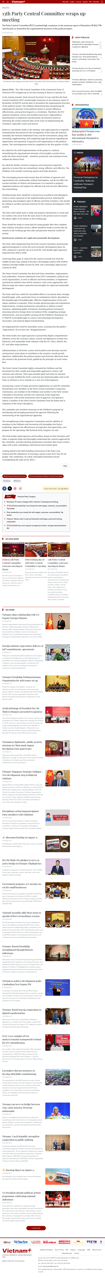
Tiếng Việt (65, 2)
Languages (81, 1250)
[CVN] (25, 1242)
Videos (80, 152)
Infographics (82, 105)
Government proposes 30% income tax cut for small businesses (21, 885)
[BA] (53, 1242)
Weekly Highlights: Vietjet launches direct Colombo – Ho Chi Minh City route (81, 210)
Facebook (4, 488)
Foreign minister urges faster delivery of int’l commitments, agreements (22, 647)
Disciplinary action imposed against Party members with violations (20, 813)
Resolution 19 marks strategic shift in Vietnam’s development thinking (32, 502)
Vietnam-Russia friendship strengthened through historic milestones (17, 950)
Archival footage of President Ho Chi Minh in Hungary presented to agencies (22, 710)
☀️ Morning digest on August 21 (18, 1170)
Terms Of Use (59, 1250)
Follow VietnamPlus (50, 489)
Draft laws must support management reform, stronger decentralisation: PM (36, 526)
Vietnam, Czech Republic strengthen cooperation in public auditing (20, 1138)
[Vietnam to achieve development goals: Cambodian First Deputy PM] (57, 987)
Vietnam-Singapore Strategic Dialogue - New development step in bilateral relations (22, 775)
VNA (88, 1250)
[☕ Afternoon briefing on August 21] (57, 844)
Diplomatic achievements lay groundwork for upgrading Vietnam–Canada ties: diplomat (85, 44)
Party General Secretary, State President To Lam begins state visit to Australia (87, 92)
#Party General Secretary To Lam (15, 476)
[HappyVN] (67, 1242)
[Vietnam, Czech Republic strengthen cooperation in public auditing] (57, 1143)
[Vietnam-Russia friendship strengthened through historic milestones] (57, 953)
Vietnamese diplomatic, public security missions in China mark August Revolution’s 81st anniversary (22, 745)
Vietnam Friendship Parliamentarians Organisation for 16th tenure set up (21, 678)
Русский (96, 2)
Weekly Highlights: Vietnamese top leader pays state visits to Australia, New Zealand (81, 231)
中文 (90, 1)
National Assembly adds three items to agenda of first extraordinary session (21, 914)
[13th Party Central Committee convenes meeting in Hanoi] (13, 549)
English (72, 2)
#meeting (7, 481)
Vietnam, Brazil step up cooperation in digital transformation (21, 1011)
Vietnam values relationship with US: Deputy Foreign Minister (20, 616)
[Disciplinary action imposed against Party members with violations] (57, 817)
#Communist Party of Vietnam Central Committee (45, 476)
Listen (80, 218)
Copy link (20, 488)
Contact (76, 1253)
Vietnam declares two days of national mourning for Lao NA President (86, 69)
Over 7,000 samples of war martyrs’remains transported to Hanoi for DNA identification (21, 1039)
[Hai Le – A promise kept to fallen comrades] (96, 252)
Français (78, 2)
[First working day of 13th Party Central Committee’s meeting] (36, 549)
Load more (36, 1228)
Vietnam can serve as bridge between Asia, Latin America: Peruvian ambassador (21, 1108)
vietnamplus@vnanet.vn (51, 1266)
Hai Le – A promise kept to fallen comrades (80, 250)
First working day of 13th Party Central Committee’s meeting (35, 562)
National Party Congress (27, 496)
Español (85, 2)
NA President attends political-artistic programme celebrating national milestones (21, 1196)
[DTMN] (38, 1242)
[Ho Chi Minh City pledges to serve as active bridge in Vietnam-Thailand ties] (57, 866)
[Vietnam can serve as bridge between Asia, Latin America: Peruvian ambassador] (57, 1111)
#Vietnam (17, 481)
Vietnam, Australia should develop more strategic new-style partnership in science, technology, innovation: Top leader (87, 58)
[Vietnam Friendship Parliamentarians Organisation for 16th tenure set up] (57, 683)
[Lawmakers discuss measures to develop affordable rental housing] (57, 1077)
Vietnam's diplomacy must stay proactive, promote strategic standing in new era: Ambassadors (87, 82)
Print (15, 488)
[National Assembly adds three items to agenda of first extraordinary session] (57, 919)
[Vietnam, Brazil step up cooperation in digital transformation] (57, 1016)
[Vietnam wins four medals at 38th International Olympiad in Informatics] (87, 118)
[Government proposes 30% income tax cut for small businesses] (57, 890)
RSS (67, 1250)
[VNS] (10, 1242)
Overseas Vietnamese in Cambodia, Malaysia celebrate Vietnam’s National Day (86, 182)
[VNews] (90, 1242)
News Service (96, 1250)
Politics (5, 8)
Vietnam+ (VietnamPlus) (18, 1)
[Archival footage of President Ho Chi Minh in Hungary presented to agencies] (57, 715)
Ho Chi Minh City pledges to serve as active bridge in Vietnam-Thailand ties (21, 862)
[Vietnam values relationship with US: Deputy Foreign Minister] (57, 621)
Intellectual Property (46, 1250)
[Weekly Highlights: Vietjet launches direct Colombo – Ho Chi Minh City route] (96, 210)
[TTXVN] (81, 1242)
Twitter (10, 488)
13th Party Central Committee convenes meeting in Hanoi (12, 564)
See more (10, 610)
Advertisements (67, 1253)
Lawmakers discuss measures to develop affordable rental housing (19, 1072)
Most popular (82, 37)
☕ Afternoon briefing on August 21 (19, 837)
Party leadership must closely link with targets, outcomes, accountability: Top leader (37, 507)
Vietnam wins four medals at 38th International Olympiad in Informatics (86, 136)
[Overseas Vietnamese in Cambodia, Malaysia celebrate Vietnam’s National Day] (87, 165)
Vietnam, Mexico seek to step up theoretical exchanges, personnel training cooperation (34, 520)
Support (73, 1250)
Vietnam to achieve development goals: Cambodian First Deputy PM (22, 982)
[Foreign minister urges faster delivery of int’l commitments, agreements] (57, 652)
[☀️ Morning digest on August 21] (57, 1176)
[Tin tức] (98, 1242)
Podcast (81, 201)
